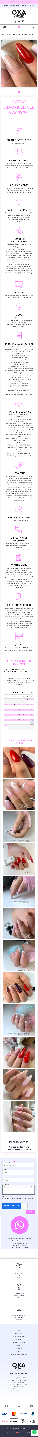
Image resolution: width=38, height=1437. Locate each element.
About (19, 1330)
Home (2, 34)
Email (4, 1169)
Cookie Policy (19, 1333)
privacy (29, 1198)
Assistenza (19, 1345)
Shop (6, 34)
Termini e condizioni (19, 1342)
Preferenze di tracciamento (19, 1354)
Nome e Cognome (8, 1162)
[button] (19, 26)
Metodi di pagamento (19, 1336)
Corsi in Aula (13, 34)
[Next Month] (32, 692)
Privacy (4, 1196)
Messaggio (5, 1184)
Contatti (19, 1351)
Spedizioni (19, 1339)
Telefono (5, 1177)
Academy (19, 1348)
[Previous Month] (6, 692)
